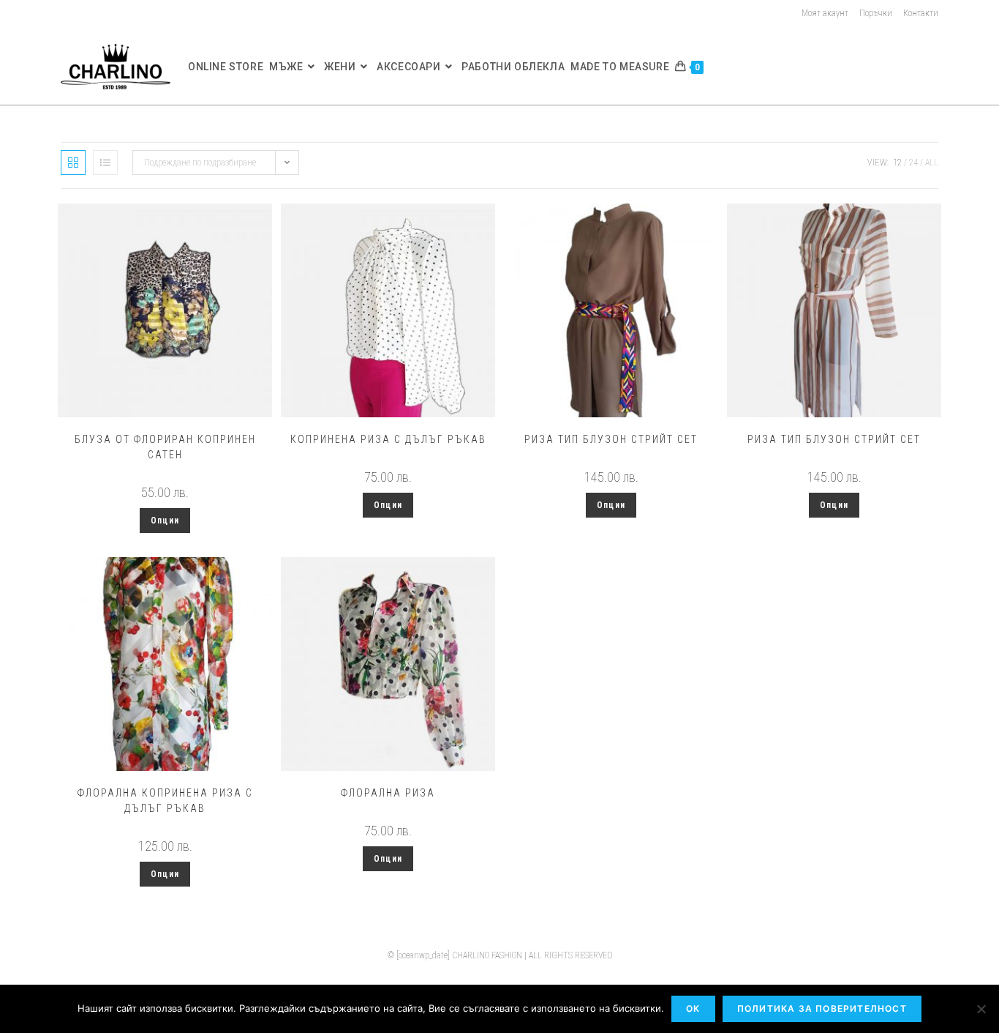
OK (693, 1008)
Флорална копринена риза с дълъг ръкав (165, 800)
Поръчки (875, 13)
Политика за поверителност (822, 1008)
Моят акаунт (825, 13)
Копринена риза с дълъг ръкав (388, 439)
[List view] (105, 162)
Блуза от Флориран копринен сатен (165, 446)
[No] (980, 1009)
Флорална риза (388, 793)
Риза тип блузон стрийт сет (611, 439)
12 (897, 162)
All (931, 162)
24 (913, 162)
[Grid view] (73, 162)
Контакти (920, 13)
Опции (165, 520)
